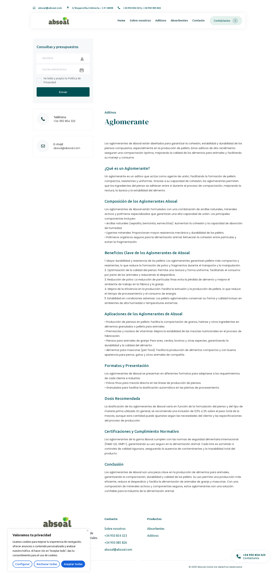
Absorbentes (179, 20)
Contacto (198, 20)
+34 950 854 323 (115, 535)
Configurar (22, 564)
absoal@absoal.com (118, 549)
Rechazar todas (47, 564)
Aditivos (160, 20)
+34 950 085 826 (115, 542)
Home (121, 20)
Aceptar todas (73, 564)
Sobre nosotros (140, 20)
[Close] (87, 530)
